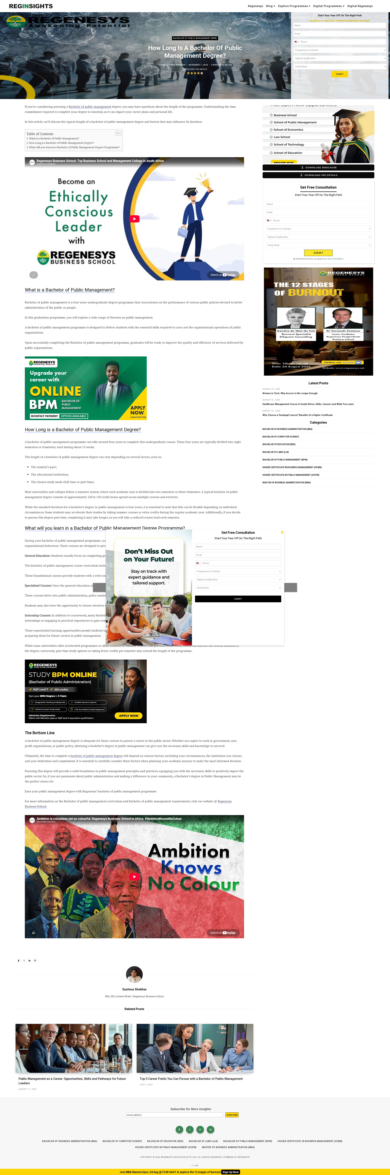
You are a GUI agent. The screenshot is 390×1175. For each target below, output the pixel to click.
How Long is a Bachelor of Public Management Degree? (61, 143)
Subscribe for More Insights (190, 1109)
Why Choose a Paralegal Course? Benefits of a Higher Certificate (297, 415)
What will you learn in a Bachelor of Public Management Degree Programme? (74, 147)
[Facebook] (179, 1129)
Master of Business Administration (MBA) (286, 482)
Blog (269, 6)
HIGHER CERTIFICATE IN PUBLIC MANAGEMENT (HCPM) (290, 475)
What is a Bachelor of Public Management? (54, 138)
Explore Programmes (293, 6)
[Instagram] (200, 1129)
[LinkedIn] (29, 960)
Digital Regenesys (360, 6)
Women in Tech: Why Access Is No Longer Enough (289, 393)
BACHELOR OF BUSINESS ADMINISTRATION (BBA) (287, 429)
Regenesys (255, 6)
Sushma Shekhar (176, 65)
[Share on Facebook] (11, 115)
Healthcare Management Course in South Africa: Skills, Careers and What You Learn (308, 404)
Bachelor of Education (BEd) (279, 444)
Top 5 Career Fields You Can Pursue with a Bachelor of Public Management (191, 1079)
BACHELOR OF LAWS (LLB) (275, 452)
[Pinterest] (35, 960)
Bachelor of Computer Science (280, 436)
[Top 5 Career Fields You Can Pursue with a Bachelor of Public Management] (195, 1048)
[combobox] (296, 42)
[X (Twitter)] (190, 1129)
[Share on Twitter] (11, 123)
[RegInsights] (31, 6)
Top (196, 1166)
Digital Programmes (327, 6)
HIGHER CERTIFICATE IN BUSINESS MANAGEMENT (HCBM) (292, 467)
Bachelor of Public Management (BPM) (195, 38)
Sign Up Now (231, 1172)
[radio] (188, 73)
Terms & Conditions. (335, 259)
